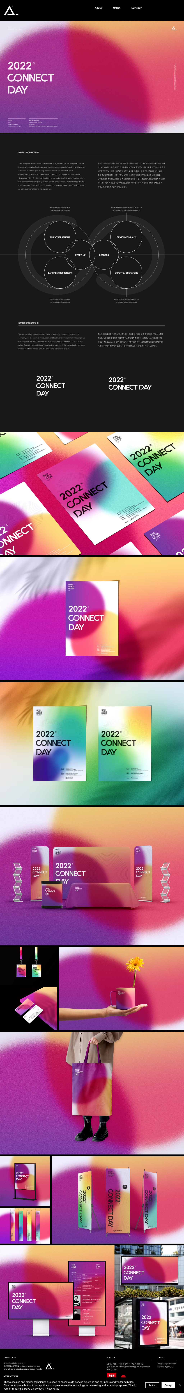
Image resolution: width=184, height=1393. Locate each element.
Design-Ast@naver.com (166, 1364)
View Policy (52, 1388)
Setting (152, 1385)
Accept (168, 1385)
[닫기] (180, 1385)
